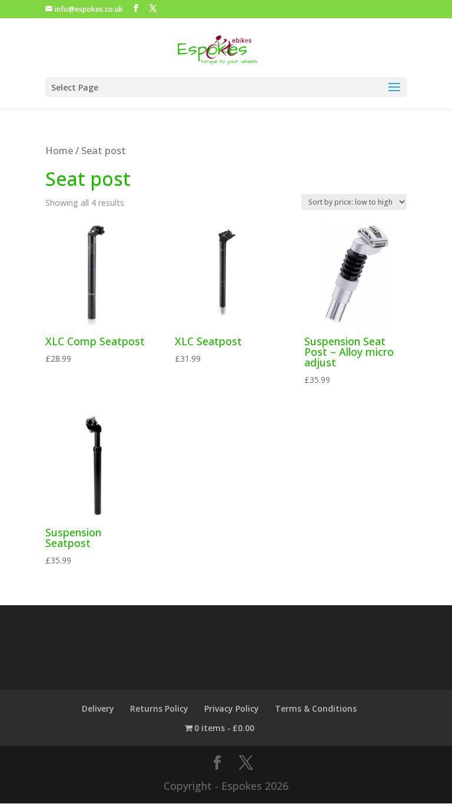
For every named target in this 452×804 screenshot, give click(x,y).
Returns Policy (159, 708)
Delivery (98, 708)
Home (59, 150)
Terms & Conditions (316, 708)
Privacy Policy (231, 708)
